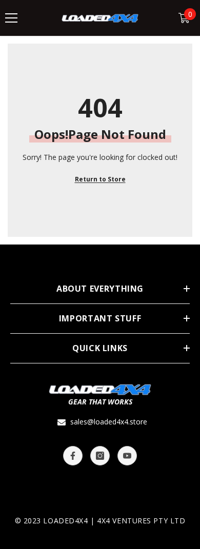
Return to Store (100, 179)
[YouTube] (127, 455)
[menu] (11, 18)
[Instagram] (100, 455)
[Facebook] (73, 455)
